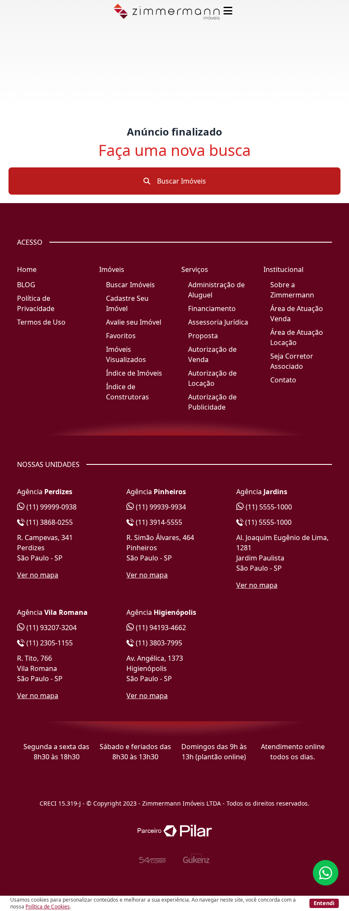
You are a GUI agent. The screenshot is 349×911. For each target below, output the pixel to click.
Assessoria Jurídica (218, 322)
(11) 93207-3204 (51, 627)
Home (27, 269)
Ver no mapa (37, 575)
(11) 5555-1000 (268, 507)
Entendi (324, 903)
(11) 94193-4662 (160, 627)
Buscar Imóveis (180, 181)
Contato (283, 380)
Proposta (203, 335)
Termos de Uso (41, 322)
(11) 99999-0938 (51, 507)
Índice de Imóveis (134, 373)
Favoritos (121, 335)
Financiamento (212, 308)
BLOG (26, 284)
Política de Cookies (48, 906)
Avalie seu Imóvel (133, 322)
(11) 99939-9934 (160, 507)
